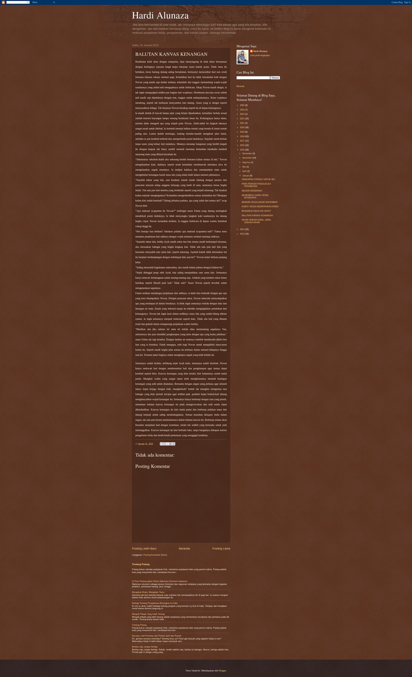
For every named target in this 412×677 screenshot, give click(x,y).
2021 (242, 123)
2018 (242, 136)
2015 (242, 150)
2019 (242, 132)
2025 (242, 105)
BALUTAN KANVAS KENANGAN (257, 215)
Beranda (184, 548)
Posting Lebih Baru (144, 548)
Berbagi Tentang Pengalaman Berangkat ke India (155, 603)
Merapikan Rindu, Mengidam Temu (148, 592)
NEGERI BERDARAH (252, 191)
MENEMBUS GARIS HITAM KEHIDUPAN (255, 196)
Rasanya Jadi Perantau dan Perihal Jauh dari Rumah (156, 636)
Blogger (222, 670)
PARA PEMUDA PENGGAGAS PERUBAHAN (256, 185)
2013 (242, 234)
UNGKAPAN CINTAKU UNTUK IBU (258, 179)
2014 (242, 229)
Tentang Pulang (141, 564)
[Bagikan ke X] (167, 443)
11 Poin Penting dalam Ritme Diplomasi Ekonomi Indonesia (159, 581)
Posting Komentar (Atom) (155, 555)
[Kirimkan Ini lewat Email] (161, 443)
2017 (242, 141)
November (247, 158)
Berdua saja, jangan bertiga (144, 646)
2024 (242, 110)
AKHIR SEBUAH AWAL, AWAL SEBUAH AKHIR (256, 221)
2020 (242, 127)
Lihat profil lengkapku (260, 55)
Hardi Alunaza (160, 14)
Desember (247, 153)
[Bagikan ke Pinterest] (173, 443)
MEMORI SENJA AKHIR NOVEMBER (259, 202)
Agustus (246, 162)
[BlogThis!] (164, 443)
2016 (242, 145)
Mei (244, 167)
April (244, 171)
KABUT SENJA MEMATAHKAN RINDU (260, 206)
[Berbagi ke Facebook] (170, 443)
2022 (242, 118)
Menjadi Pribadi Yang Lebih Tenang (148, 614)
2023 (242, 114)
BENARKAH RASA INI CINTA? (256, 211)
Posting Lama (221, 548)
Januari (246, 175)
